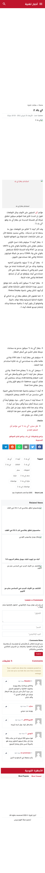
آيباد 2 (18, 458)
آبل (36, 212)
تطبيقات (27, 470)
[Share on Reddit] (12, 446)
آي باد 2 (27, 458)
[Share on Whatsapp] (19, 446)
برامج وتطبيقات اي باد (34, 436)
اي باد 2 (8, 464)
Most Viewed (36, 776)
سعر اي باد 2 (25, 475)
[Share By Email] (25, 446)
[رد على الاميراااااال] (6, 720)
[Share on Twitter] (32, 446)
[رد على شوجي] (6, 734)
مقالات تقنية (32, 105)
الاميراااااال (28, 719)
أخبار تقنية (31, 4)
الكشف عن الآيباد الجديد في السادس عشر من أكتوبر (22, 590)
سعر (18, 470)
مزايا (14, 475)
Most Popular (23, 776)
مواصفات (13, 481)
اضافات (17, 464)
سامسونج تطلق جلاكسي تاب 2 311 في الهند (22, 530)
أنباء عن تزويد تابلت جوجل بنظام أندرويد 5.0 (23, 559)
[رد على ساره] (6, 706)
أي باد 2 (27, 464)
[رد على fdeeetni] (6, 681)
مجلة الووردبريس (20, 819)
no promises (25, 752)
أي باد (9, 458)
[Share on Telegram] (5, 446)
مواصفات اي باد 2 (23, 486)
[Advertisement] (22, 32)
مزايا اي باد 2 (25, 481)
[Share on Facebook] (39, 446)
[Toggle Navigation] (41, 4)
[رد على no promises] (6, 753)
